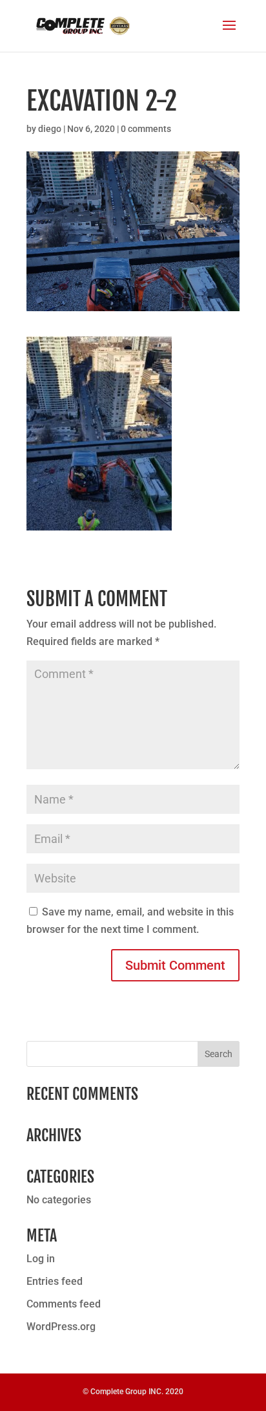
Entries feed (54, 1281)
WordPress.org (61, 1326)
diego (49, 129)
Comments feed (63, 1304)
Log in (40, 1258)
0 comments (146, 129)
